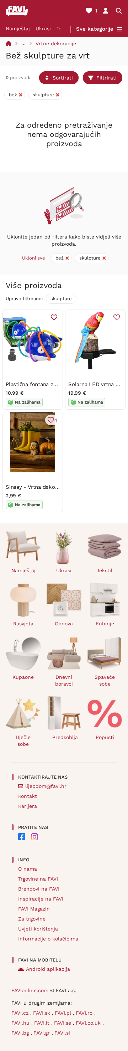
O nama (27, 869)
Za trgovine (32, 919)
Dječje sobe (23, 740)
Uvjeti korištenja (38, 929)
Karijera (27, 806)
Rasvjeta (23, 623)
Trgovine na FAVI (38, 879)
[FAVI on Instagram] (34, 836)
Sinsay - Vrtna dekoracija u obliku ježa (54, 487)
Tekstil (104, 570)
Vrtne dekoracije (56, 43)
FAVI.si (62, 1033)
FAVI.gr (42, 1033)
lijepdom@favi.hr (45, 786)
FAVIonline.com (29, 990)
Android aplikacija (48, 969)
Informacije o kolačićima (48, 939)
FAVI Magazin (34, 909)
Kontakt (27, 796)
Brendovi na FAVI (38, 889)
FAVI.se (63, 1023)
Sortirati (63, 78)
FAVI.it (42, 1023)
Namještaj (18, 28)
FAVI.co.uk (89, 1023)
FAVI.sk (42, 1013)
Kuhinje (105, 623)
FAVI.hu (21, 1023)
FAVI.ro (85, 1013)
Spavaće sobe (105, 680)
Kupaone (23, 677)
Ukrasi (43, 28)
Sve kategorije (94, 29)
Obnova (64, 623)
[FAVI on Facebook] (21, 836)
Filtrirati (106, 78)
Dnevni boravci (64, 680)
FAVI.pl (64, 1013)
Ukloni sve (33, 258)
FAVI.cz (20, 1013)
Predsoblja (65, 737)
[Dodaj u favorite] (54, 317)
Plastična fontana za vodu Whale (46, 384)
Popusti (105, 737)
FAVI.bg (21, 1033)
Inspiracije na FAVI (40, 899)
